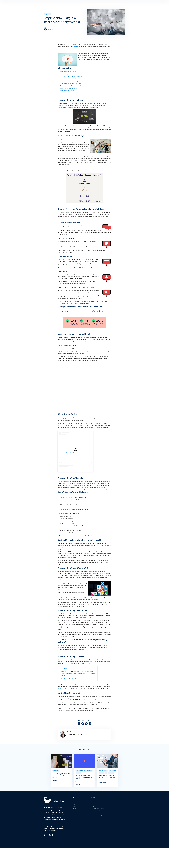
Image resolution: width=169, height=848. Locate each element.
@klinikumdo (63, 668)
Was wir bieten (76, 806)
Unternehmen (75, 801)
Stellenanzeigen (56, 770)
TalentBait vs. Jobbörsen (96, 812)
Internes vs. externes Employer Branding (69, 78)
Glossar (92, 806)
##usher (70, 673)
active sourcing (111, 773)
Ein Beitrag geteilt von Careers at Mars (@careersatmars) (75, 469)
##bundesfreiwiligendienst (87, 671)
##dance (84, 673)
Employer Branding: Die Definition (68, 71)
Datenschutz (109, 846)
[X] (44, 835)
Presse (124, 846)
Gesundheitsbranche (62, 688)
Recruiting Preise (94, 804)
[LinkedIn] (50, 835)
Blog (74, 804)
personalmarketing (79, 770)
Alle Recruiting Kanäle (95, 801)
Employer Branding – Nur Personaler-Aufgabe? (71, 83)
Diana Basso (50, 28)
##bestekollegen (77, 673)
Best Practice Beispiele (65, 93)
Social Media (78, 773)
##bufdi (62, 673)
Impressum (103, 846)
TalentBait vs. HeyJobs (95, 810)
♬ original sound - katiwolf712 (68, 678)
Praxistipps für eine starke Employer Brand (72, 303)
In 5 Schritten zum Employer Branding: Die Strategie (72, 76)
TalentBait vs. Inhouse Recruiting (98, 808)
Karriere (119, 846)
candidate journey (112, 770)
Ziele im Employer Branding (66, 74)
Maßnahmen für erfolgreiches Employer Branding (71, 81)
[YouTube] (47, 835)
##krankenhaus (91, 673)
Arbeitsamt (74, 46)
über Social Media (79, 150)
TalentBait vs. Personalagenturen (98, 815)
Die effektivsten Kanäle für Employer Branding (71, 85)
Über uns (75, 808)
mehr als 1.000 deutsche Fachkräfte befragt (84, 310)
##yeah (66, 673)
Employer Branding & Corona (67, 90)
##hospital (62, 675)
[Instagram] (53, 835)
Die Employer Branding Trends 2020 (68, 88)
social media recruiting (88, 770)
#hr (106, 773)
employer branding (47, 14)
